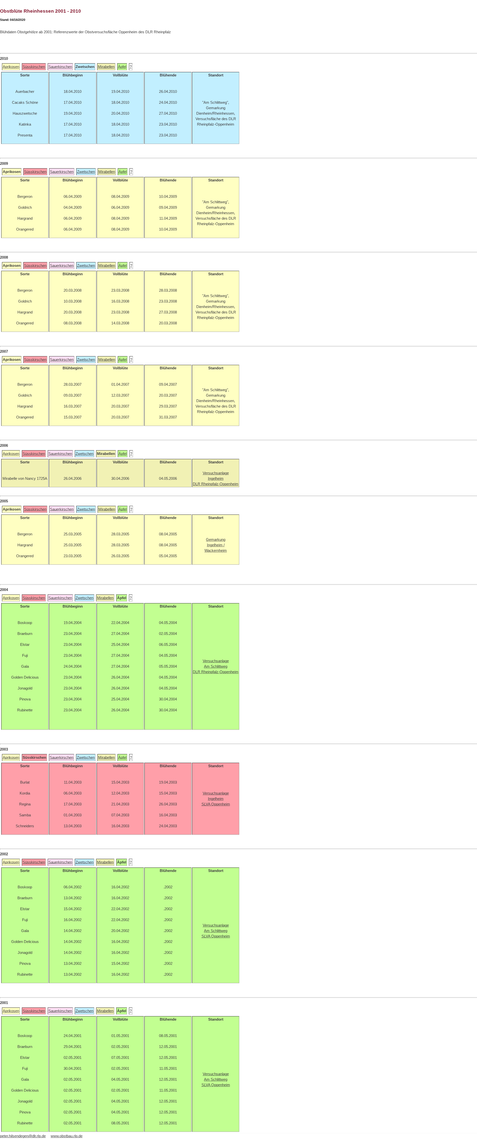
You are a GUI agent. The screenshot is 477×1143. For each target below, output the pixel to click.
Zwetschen (86, 172)
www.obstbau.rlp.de (66, 1136)
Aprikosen (11, 67)
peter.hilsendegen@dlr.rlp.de (23, 1136)
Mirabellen (106, 67)
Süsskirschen (34, 67)
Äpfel (122, 67)
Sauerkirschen (60, 67)
